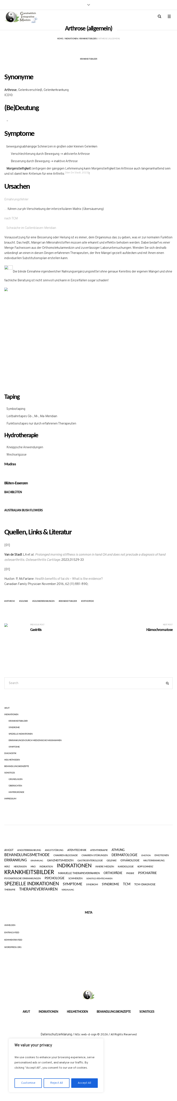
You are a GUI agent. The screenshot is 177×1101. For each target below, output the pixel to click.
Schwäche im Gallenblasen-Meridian (31, 228)
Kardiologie (126, 866)
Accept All (84, 1083)
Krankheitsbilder (87, 39)
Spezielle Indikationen (21, 734)
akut (6, 708)
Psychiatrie (147, 873)
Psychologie (55, 878)
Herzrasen (20, 866)
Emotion (146, 855)
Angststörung (54, 850)
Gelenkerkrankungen (43, 601)
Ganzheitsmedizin (60, 860)
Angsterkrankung (29, 850)
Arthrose (10, 601)
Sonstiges (9, 773)
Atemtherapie (99, 850)
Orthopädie (88, 601)
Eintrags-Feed (11, 932)
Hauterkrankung (154, 860)
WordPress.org (13, 947)
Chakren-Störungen (95, 855)
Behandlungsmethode (27, 855)
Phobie (130, 873)
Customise (28, 1083)
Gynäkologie (129, 860)
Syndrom (92, 884)
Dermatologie (124, 855)
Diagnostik (10, 753)
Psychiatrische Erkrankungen (22, 878)
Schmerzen (75, 878)
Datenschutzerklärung (56, 1035)
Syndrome (14, 727)
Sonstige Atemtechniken (99, 879)
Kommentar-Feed (13, 940)
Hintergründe (16, 792)
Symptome (14, 747)
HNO (33, 866)
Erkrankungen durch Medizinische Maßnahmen (35, 740)
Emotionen (162, 855)
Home (60, 39)
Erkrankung (15, 860)
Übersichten (15, 786)
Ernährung (37, 861)
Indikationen (71, 39)
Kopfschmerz (145, 866)
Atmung (118, 850)
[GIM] (88, 995)
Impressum (10, 799)
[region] (56, 1065)
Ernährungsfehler (16, 200)
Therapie (9, 890)
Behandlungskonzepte (16, 766)
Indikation (46, 866)
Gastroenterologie (90, 860)
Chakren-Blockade (66, 855)
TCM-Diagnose (144, 884)
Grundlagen (15, 779)
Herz (7, 866)
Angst (8, 850)
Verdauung (68, 890)
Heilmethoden (12, 760)
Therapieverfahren (38, 889)
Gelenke (24, 601)
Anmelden (9, 925)
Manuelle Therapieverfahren (79, 873)
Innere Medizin (104, 866)
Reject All (56, 1083)
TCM (126, 884)
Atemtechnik (76, 850)
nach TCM (11, 219)
